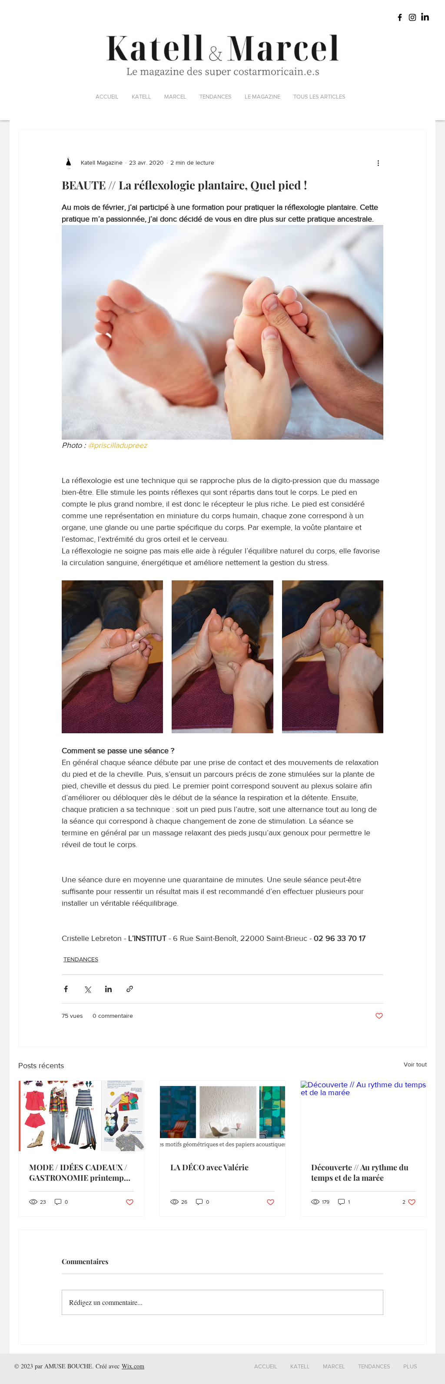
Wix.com (133, 1366)
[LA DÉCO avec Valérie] (223, 1116)
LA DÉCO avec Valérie (209, 1167)
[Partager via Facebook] (66, 989)
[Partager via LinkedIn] (108, 989)
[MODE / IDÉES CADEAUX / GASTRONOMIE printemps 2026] (81, 1116)
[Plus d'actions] (378, 162)
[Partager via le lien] (130, 989)
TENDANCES (80, 959)
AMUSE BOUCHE (68, 1366)
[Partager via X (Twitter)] (87, 989)
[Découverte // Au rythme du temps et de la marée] (363, 1116)
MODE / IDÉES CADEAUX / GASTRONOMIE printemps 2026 (78, 1172)
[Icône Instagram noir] (412, 17)
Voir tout (415, 1064)
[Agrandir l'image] (112, 656)
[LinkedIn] (425, 17)
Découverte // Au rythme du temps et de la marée (359, 1172)
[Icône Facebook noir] (400, 17)
